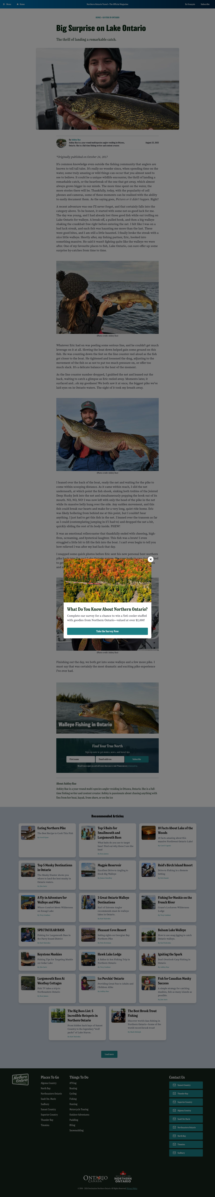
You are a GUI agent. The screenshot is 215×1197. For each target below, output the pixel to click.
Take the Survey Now (107, 631)
